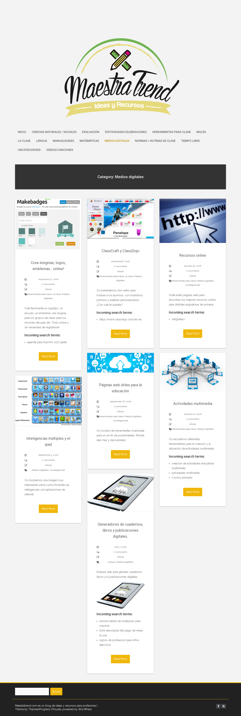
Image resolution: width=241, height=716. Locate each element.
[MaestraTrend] (120, 63)
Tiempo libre (190, 141)
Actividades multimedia (192, 403)
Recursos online (192, 255)
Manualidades (63, 141)
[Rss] (223, 706)
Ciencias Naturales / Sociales (54, 132)
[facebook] (218, 706)
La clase (24, 141)
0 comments (48, 284)
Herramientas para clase (171, 132)
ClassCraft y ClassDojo (120, 251)
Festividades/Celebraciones (126, 132)
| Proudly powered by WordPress (71, 709)
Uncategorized (29, 150)
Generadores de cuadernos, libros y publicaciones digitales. (120, 530)
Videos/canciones (59, 150)
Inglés (201, 132)
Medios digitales (117, 141)
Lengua (41, 141)
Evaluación (90, 132)
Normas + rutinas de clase (155, 141)
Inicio (22, 132)
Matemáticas (89, 141)
